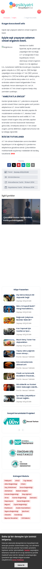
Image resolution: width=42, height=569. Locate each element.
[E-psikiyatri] (21, 5)
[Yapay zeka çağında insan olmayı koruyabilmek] (9, 353)
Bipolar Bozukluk (11, 518)
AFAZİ (17, 481)
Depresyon (9, 501)
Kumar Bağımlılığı (19, 498)
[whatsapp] (28, 165)
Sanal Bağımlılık (23, 501)
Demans (33, 498)
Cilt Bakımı (25, 518)
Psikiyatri (8, 481)
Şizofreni (25, 511)
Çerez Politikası (18, 560)
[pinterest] (19, 165)
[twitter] (14, 165)
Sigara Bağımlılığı (11, 511)
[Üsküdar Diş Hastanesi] (21, 453)
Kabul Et (21, 565)
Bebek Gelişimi (21, 491)
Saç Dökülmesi (10, 487)
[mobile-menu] (39, 12)
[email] (33, 165)
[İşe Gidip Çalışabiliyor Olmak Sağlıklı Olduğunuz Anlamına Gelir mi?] (9, 398)
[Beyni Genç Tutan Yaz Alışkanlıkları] (9, 342)
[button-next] (22, 430)
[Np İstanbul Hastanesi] (21, 442)
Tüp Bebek (27, 481)
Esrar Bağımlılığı (26, 487)
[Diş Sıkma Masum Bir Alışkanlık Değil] (9, 298)
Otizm (23, 484)
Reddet (27, 550)
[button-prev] (19, 430)
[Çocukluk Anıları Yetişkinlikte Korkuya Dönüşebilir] (21, 211)
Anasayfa (6, 18)
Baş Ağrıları (26, 494)
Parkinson (8, 508)
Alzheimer (8, 491)
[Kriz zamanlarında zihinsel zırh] (9, 365)
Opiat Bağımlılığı (20, 504)
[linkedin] (23, 165)
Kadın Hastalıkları (23, 508)
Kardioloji (18, 515)
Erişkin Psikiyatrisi (15, 18)
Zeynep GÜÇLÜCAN (21, 172)
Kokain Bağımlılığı (11, 494)
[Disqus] (21, 254)
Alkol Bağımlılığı (11, 484)
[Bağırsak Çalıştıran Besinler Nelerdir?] (9, 320)
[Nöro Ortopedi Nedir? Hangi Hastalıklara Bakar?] (9, 309)
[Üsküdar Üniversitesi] (21, 464)
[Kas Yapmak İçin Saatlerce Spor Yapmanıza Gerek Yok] (9, 331)
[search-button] (3, 12)
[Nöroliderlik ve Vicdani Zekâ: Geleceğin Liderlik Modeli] (9, 387)
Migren (7, 504)
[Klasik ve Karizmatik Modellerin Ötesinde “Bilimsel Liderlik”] (9, 376)
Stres (7, 498)
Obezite (8, 515)
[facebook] (9, 165)
